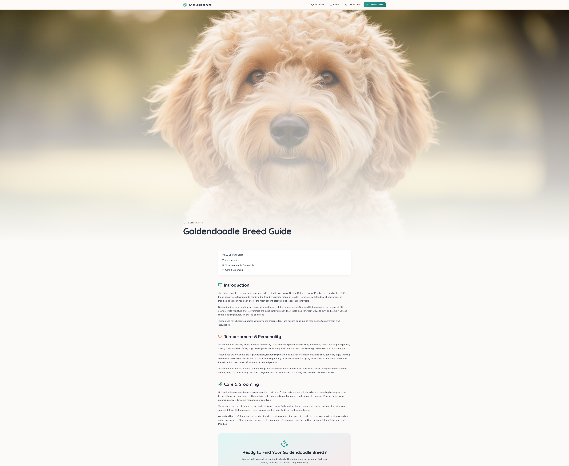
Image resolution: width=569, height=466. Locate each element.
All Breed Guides (195, 222)
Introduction (231, 260)
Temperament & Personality (239, 265)
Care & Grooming (234, 270)
